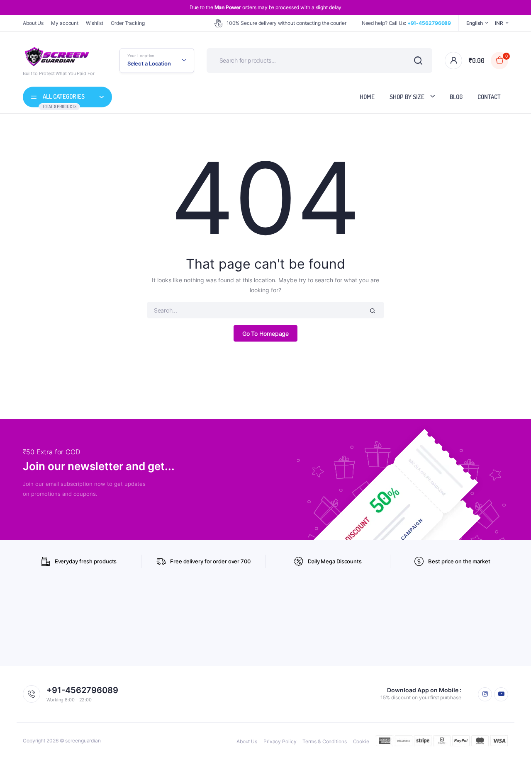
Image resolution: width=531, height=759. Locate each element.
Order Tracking (128, 23)
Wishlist (94, 23)
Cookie (361, 741)
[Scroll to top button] (512, 740)
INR (499, 23)
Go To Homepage (265, 333)
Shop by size (407, 97)
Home (367, 97)
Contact (489, 97)
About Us (33, 23)
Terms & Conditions (324, 741)
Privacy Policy (280, 741)
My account (64, 23)
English (474, 23)
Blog (456, 97)
